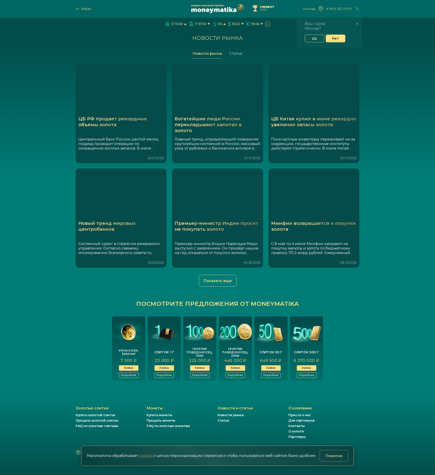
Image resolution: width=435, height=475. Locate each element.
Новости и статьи (235, 408)
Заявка (128, 367)
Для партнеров (301, 420)
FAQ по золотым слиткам (97, 426)
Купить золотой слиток (95, 415)
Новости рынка (207, 53)
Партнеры (297, 437)
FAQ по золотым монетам (168, 426)
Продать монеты (161, 420)
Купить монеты (159, 415)
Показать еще (217, 281)
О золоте (296, 431)
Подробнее (128, 375)
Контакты (296, 426)
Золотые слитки (92, 408)
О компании (300, 408)
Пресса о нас (299, 415)
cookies (145, 456)
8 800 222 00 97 (339, 8)
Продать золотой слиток (97, 420)
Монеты (155, 408)
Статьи (235, 53)
